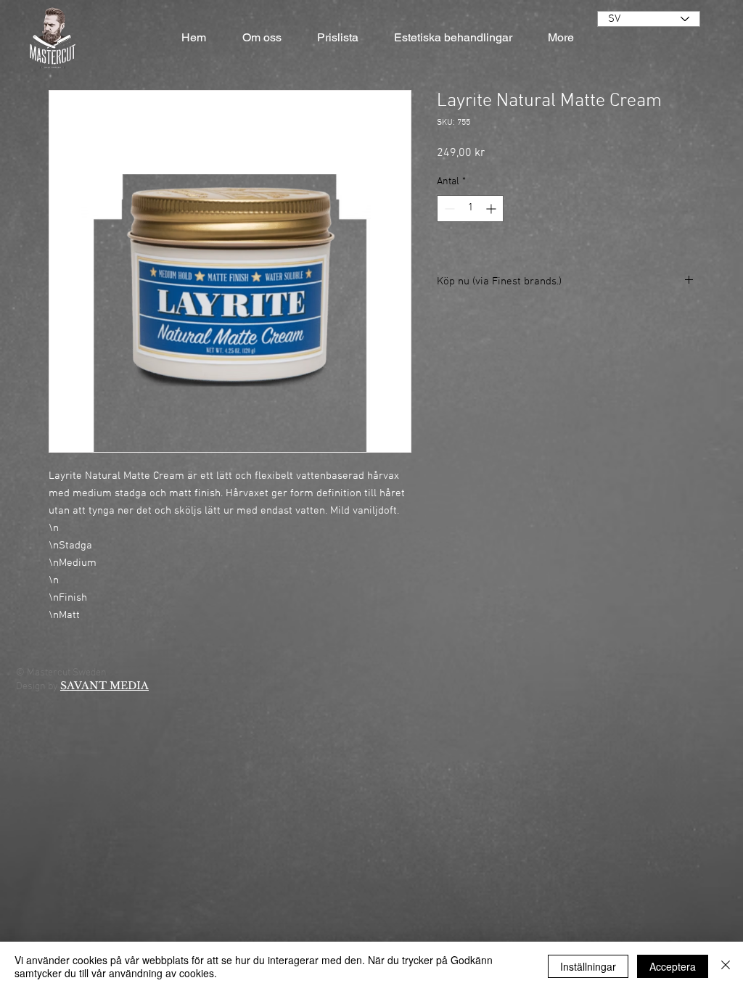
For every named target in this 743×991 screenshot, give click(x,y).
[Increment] (492, 208)
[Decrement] (448, 208)
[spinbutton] (470, 208)
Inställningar (588, 966)
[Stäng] (725, 966)
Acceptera (672, 966)
